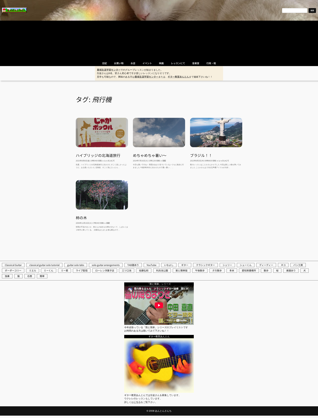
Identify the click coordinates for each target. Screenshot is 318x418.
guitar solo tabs (75, 265)
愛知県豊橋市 (249, 270)
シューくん (246, 265)
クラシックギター (205, 265)
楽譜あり (291, 270)
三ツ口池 (126, 270)
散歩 (266, 270)
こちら (137, 402)
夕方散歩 (217, 270)
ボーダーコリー (13, 270)
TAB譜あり (133, 265)
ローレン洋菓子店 (104, 270)
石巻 (29, 276)
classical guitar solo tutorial (44, 265)
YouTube (151, 265)
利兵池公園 (162, 270)
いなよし (169, 265)
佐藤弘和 (143, 270)
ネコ (283, 265)
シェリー (227, 265)
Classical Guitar (13, 265)
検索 (312, 10)
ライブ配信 (82, 270)
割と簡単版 (181, 270)
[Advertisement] (159, 39)
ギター (184, 265)
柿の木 (81, 217)
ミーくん (48, 270)
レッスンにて (109, 160)
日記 (164, 160)
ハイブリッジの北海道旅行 (98, 155)
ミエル (32, 270)
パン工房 (298, 265)
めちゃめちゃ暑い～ (149, 155)
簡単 (42, 276)
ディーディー (266, 265)
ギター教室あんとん (178, 76)
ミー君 (64, 270)
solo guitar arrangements (106, 265)
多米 (231, 270)
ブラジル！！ (201, 155)
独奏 (7, 276)
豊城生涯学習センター (108, 69)
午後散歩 (200, 270)
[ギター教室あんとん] (159, 391)
